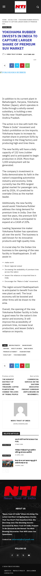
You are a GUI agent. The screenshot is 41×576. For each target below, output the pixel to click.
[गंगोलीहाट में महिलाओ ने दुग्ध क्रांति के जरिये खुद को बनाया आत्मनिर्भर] (7, 453)
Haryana (6, 348)
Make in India (28, 348)
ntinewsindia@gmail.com (23, 539)
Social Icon (12, 20)
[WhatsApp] (27, 65)
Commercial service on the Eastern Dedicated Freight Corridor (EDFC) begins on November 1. (30, 386)
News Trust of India (14, 54)
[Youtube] (29, 555)
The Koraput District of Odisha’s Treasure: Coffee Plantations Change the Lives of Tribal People (10, 386)
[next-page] (7, 470)
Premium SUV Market (10, 352)
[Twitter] (17, 65)
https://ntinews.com (20, 424)
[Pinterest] (22, 65)
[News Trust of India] (20, 7)
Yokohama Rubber (20, 355)
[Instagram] (17, 555)
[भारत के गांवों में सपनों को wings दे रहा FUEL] (7, 442)
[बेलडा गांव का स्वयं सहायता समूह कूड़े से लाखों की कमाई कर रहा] (7, 463)
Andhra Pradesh (14, 345)
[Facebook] (11, 65)
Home (4, 20)
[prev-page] (3, 470)
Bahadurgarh (27, 345)
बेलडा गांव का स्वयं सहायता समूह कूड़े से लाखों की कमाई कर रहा (26, 461)
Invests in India (16, 348)
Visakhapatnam (25, 352)
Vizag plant (7, 355)
